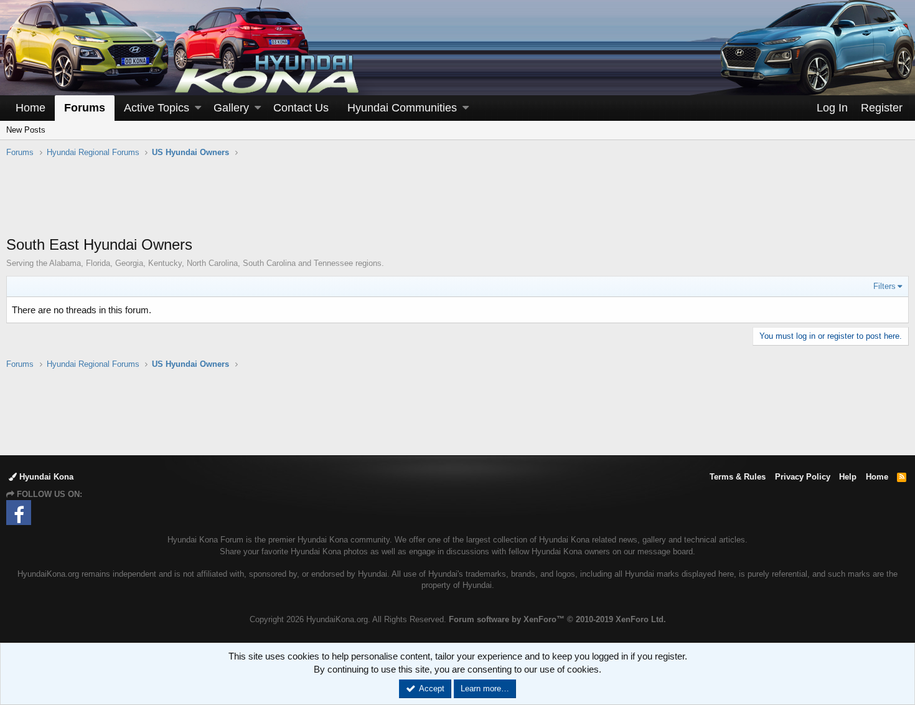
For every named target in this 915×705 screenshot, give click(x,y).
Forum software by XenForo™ (557, 619)
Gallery (231, 108)
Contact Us (301, 108)
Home (30, 108)
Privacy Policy (802, 476)
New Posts (25, 130)
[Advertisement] (457, 203)
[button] (198, 108)
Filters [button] (884, 286)
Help (847, 476)
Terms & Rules (738, 476)
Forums (84, 108)
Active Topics (156, 108)
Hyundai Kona (45, 476)
